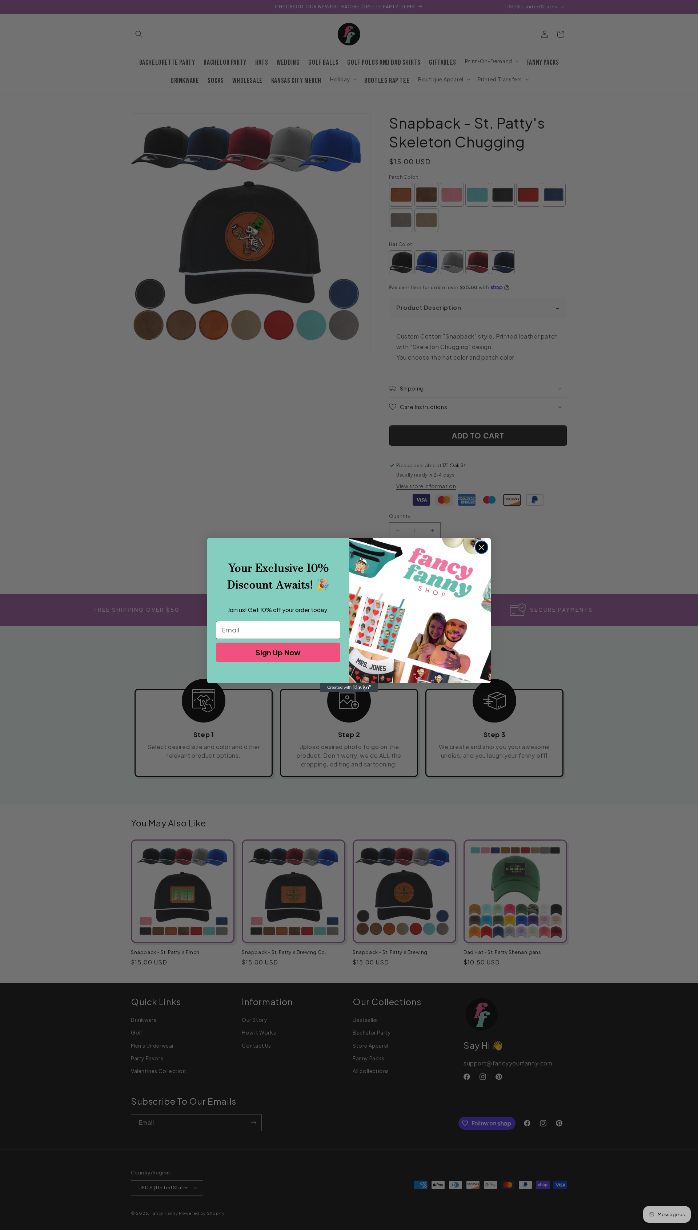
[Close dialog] (481, 547)
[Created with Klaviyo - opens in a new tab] (349, 687)
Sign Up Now (278, 652)
